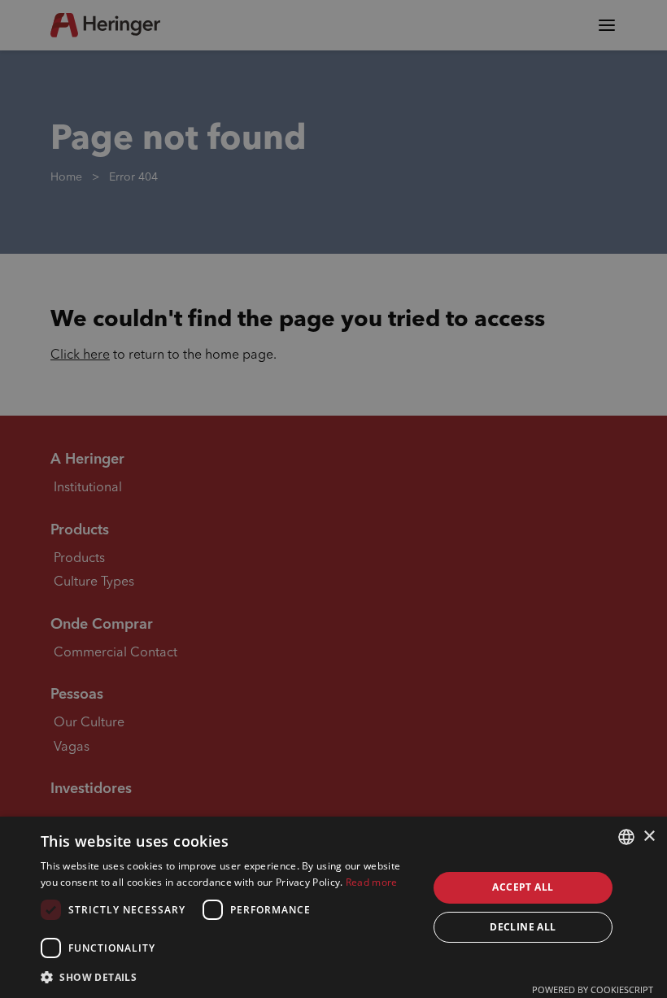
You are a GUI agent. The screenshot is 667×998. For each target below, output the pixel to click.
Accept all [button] (522, 887)
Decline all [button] (523, 927)
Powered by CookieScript (592, 989)
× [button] (649, 836)
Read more (372, 882)
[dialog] (333, 907)
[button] (228, 976)
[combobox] (626, 837)
